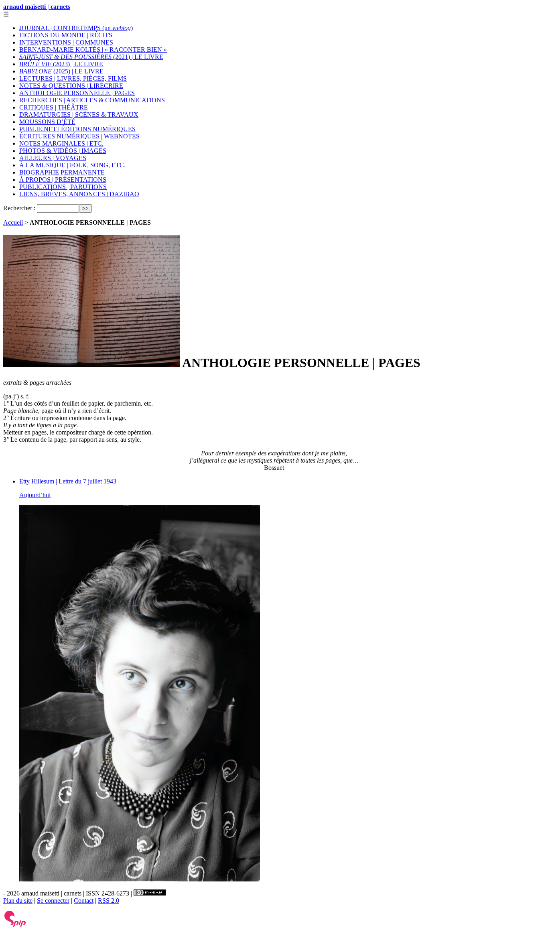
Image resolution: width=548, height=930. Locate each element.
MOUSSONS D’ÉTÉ (47, 121)
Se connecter (53, 900)
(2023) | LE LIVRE (61, 64)
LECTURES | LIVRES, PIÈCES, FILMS (73, 78)
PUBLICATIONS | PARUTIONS (63, 186)
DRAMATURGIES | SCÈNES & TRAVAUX (78, 114)
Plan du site (17, 900)
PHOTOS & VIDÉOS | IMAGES (62, 150)
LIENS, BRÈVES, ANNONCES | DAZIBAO (79, 194)
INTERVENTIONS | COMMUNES (66, 42)
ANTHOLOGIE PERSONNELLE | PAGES (77, 92)
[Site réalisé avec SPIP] (15, 925)
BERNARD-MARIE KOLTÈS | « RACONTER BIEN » (93, 49)
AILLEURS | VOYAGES (52, 157)
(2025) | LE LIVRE (61, 71)
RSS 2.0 (108, 900)
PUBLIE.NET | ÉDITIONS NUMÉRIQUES (77, 129)
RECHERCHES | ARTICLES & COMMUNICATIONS (92, 100)
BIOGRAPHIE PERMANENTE (62, 172)
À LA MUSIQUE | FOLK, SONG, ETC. (72, 165)
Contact (83, 900)
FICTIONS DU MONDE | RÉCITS (65, 35)
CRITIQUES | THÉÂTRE (53, 107)
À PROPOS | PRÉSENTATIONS (62, 179)
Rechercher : (19, 208)
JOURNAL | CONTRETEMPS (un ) (76, 27)
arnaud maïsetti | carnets (36, 6)
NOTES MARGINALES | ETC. (61, 143)
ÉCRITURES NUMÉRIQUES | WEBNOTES (79, 136)
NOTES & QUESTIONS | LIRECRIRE (71, 85)
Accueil (13, 222)
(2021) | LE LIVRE (91, 56)
